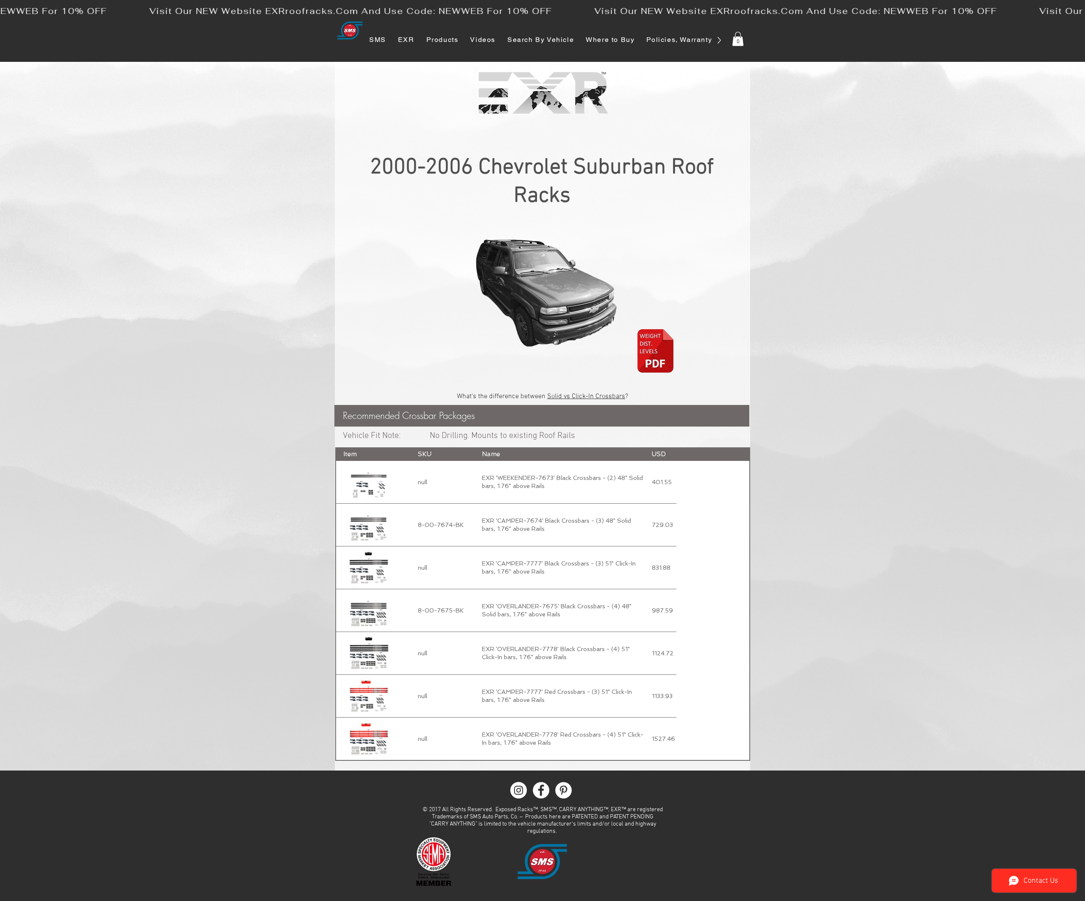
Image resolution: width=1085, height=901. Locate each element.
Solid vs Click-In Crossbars (586, 396)
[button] (738, 39)
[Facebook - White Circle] (541, 790)
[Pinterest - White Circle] (563, 790)
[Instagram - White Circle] (518, 790)
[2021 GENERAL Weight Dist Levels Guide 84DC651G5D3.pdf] (655, 352)
